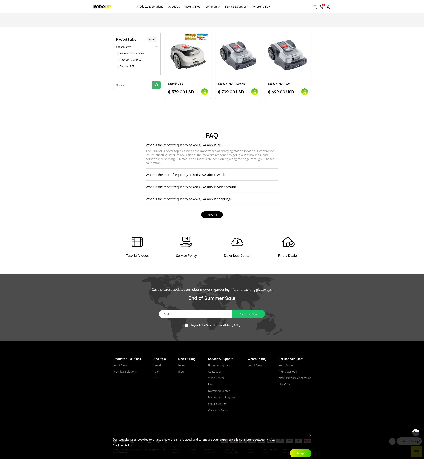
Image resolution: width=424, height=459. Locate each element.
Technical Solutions (125, 371)
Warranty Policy (218, 410)
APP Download (288, 371)
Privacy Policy (232, 325)
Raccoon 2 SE (127, 66)
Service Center (217, 404)
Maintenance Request (221, 397)
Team (156, 371)
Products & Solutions (150, 6)
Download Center (219, 391)
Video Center (216, 378)
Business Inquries (219, 365)
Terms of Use (213, 325)
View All (212, 215)
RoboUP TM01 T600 (130, 59)
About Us (174, 6)
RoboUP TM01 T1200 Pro (133, 53)
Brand (157, 365)
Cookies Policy (123, 445)
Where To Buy (261, 6)
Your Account (287, 365)
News (181, 365)
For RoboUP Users (291, 358)
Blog (181, 371)
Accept (301, 453)
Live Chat (284, 384)
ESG (155, 378)
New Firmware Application (295, 378)
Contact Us (215, 371)
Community (212, 6)
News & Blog (192, 6)
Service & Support (236, 6)
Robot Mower (121, 365)
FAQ (210, 384)
